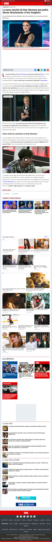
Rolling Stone (35, 523)
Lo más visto (7, 423)
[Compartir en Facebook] (35, 70)
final (41, 74)
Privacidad (29, 529)
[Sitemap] (34, 516)
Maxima (26, 526)
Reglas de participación (44, 529)
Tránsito (26, 531)
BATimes (48, 520)
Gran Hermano (22, 74)
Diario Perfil (4, 520)
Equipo (35, 529)
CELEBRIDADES (5, 7)
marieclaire (25, 363)
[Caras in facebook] (21, 516)
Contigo (16, 523)
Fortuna (24, 520)
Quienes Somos (13, 529)
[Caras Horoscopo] (26, 506)
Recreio (49, 523)
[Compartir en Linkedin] (45, 70)
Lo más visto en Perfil (10, 460)
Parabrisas (36, 520)
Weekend (29, 520)
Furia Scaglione (6, 193)
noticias (9, 363)
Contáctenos (22, 529)
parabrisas (9, 384)
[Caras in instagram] (18, 516)
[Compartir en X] (39, 70)
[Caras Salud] (26, 499)
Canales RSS (5, 529)
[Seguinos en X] (24, 516)
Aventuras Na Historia (24, 523)
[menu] (2, 3)
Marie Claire (17, 520)
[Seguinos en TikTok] (28, 516)
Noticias (11, 520)
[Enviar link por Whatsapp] (42, 70)
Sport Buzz (42, 523)
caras (42, 363)
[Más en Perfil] (10, 359)
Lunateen (42, 520)
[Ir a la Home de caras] (6, 4)
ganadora (44, 80)
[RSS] (31, 516)
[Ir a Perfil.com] (48, 1)
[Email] (48, 70)
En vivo (48, 3)
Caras (10, 523)
